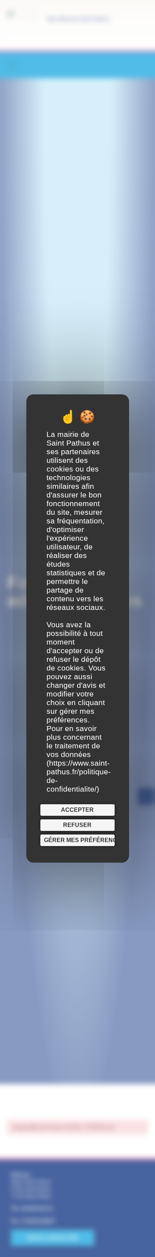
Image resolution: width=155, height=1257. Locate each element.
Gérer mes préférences (79, 840)
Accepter (77, 810)
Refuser (77, 825)
